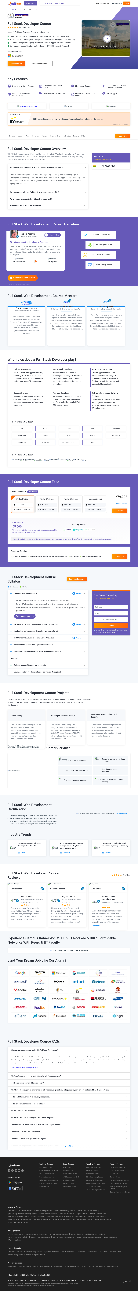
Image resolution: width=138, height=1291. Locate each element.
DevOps (83, 1266)
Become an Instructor (94, 1280)
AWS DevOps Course (69, 1186)
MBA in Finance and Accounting (63, 1237)
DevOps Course (68, 1170)
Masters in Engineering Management (89, 1237)
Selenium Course (68, 1183)
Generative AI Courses (84, 1219)
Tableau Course (115, 1177)
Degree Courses (82, 1213)
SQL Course (114, 1174)
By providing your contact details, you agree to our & (111, 631)
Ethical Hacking (112, 1266)
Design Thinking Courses (103, 1219)
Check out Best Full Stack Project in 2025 (24, 1067)
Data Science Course (46, 1167)
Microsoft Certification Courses (18, 1222)
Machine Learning (25, 1266)
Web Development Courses (48, 1213)
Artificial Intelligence (71, 1266)
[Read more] (15, 235)
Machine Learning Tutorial (33, 1252)
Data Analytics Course (46, 1174)
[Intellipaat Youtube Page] (19, 1170)
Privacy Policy (110, 632)
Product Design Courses (96, 1216)
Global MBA (103, 1234)
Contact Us (54, 1280)
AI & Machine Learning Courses (64, 1211)
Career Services (55, 136)
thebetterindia (44, 32)
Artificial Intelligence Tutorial (35, 1254)
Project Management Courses (87, 1211)
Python (91, 1266)
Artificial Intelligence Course (48, 1170)
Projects (44, 136)
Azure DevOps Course (93, 1186)
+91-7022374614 (108, 166)
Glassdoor (66, 852)
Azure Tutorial (92, 1252)
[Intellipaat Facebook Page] (9, 1170)
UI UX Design (100, 1266)
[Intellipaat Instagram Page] (22, 1170)
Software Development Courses (18, 1216)
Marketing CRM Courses (98, 1213)
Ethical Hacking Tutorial (15, 1254)
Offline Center (101, 3)
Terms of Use (100, 632)
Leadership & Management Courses (45, 1219)
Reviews (76, 136)
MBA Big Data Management (59, 1234)
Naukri (23, 852)
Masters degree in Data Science (36, 1234)
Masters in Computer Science (40, 1237)
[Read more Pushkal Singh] (42, 888)
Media (16, 1280)
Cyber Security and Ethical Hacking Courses (22, 1213)
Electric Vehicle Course (117, 1167)
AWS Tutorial (81, 1252)
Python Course (44, 1186)
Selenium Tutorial (116, 1252)
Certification (67, 136)
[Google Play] (15, 1182)
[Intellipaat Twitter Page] (12, 1170)
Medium (108, 852)
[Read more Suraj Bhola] (123, 888)
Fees (27, 136)
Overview (12, 136)
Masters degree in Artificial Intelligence (83, 1234)
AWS (34, 1266)
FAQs (83, 136)
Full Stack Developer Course (119, 1180)
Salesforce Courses (25, 1211)
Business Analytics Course (48, 1183)
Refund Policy (24, 1280)
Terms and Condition (123, 124)
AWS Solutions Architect (71, 1177)
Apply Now (123, 136)
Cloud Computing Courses (43, 1211)
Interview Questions (70, 1280)
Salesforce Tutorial (68, 1252)
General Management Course (120, 1192)
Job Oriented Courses (67, 1213)
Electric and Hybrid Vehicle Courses (19, 1219)
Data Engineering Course (118, 1183)
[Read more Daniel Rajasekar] (82, 888)
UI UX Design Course (117, 1170)
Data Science (12, 1211)
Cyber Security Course (70, 1174)
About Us (10, 1280)
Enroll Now (120, 511)
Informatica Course (92, 1174)
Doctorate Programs (38, 1216)
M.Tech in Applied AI (14, 1240)
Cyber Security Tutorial (51, 1252)
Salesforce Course (69, 1180)
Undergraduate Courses (55, 1216)
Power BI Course (91, 1170)
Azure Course (67, 1167)
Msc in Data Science (110, 1237)
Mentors (20, 136)
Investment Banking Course (95, 1183)
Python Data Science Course (48, 1180)
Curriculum (35, 136)
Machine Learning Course (47, 1177)
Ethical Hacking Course (94, 1167)
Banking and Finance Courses (76, 1216)
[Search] (41, 3)
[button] (48, 593)
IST (108, 3)
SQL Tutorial (104, 1252)
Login (127, 3)
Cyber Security (58, 1266)
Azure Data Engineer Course (95, 1190)
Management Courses (67, 1219)
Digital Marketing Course (94, 1177)
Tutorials (82, 1280)
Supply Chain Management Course (119, 1188)
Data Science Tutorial (15, 1252)
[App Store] (15, 1188)
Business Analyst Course (94, 1180)
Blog (61, 1280)
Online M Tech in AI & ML (16, 1234)
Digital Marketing (44, 1266)
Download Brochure (39, 64)
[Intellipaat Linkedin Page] (15, 1170)
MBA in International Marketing (18, 1237)
